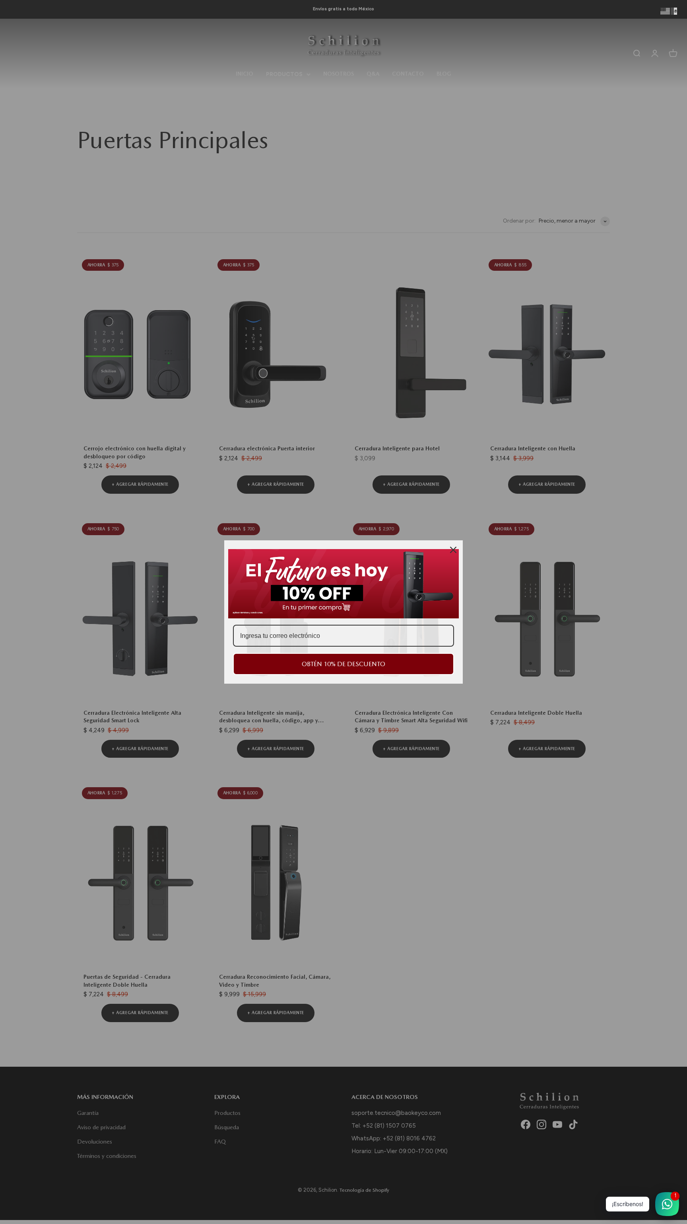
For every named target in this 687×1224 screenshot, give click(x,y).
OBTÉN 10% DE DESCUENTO (343, 664)
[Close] (453, 549)
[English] (665, 10)
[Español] (676, 10)
